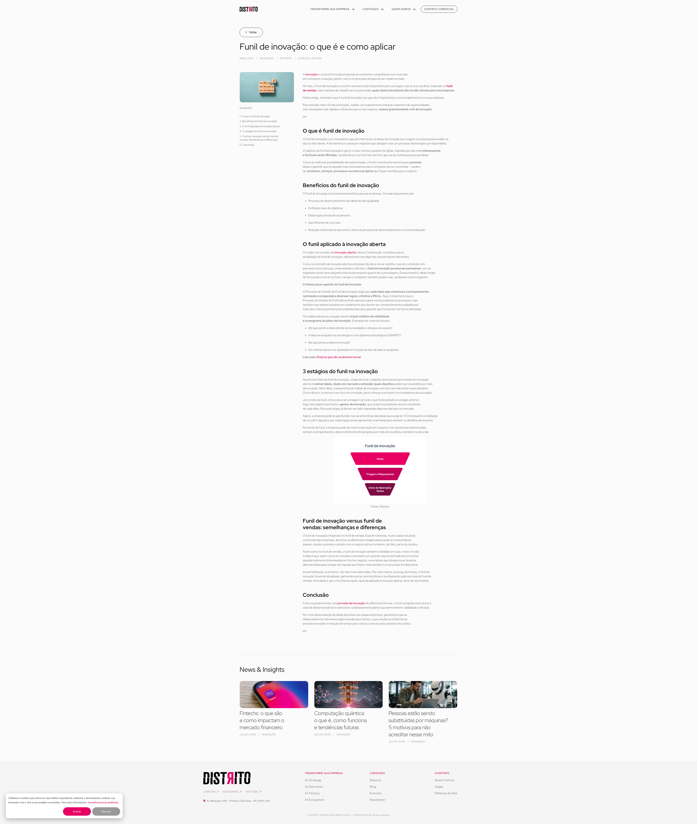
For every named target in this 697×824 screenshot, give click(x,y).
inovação (311, 74)
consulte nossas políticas (103, 802)
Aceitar (77, 811)
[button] (332, 9)
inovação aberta (345, 252)
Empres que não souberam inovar (339, 357)
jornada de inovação (351, 603)
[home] (249, 9)
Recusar (106, 811)
